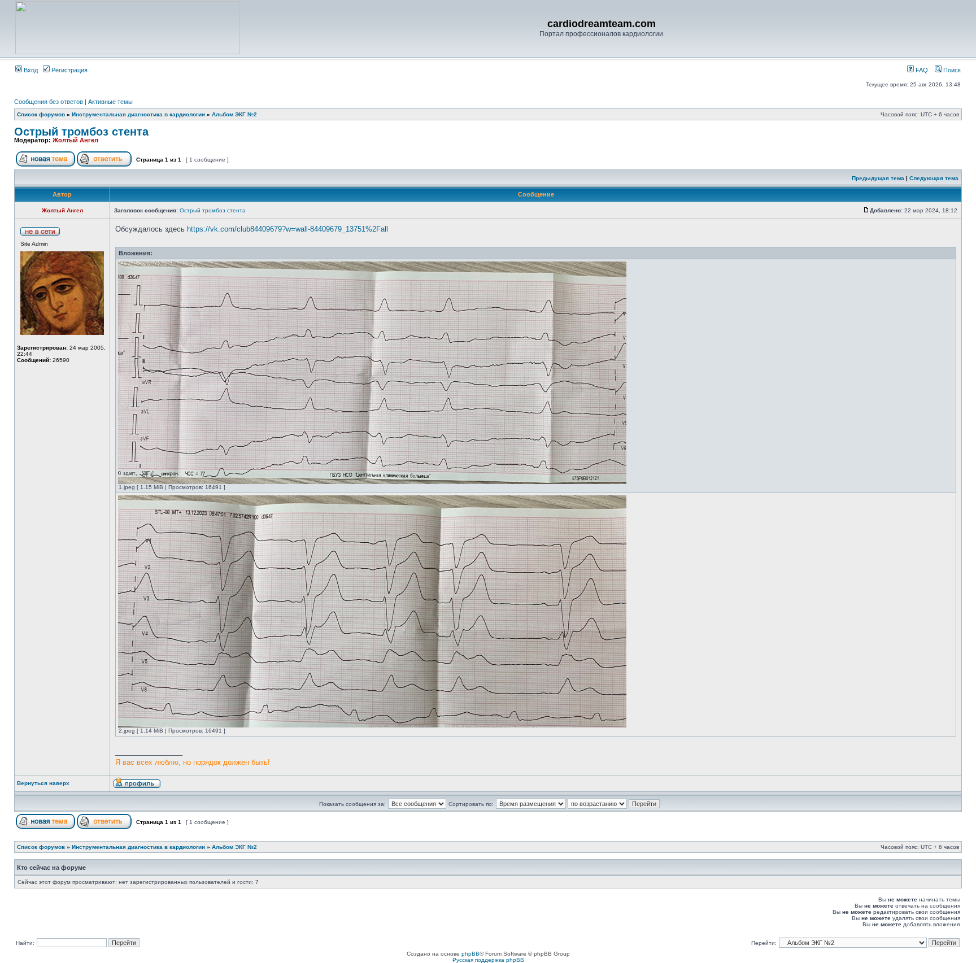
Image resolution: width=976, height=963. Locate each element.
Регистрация (69, 70)
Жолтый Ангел (75, 140)
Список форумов (41, 114)
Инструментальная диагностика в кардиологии (138, 114)
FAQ (921, 70)
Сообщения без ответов (48, 101)
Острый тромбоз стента (81, 131)
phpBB (470, 954)
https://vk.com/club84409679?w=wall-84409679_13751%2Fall (287, 229)
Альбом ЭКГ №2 (234, 114)
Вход (30, 70)
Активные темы (110, 101)
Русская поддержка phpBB (488, 960)
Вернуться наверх (43, 783)
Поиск (951, 70)
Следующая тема (933, 178)
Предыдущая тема (878, 178)
